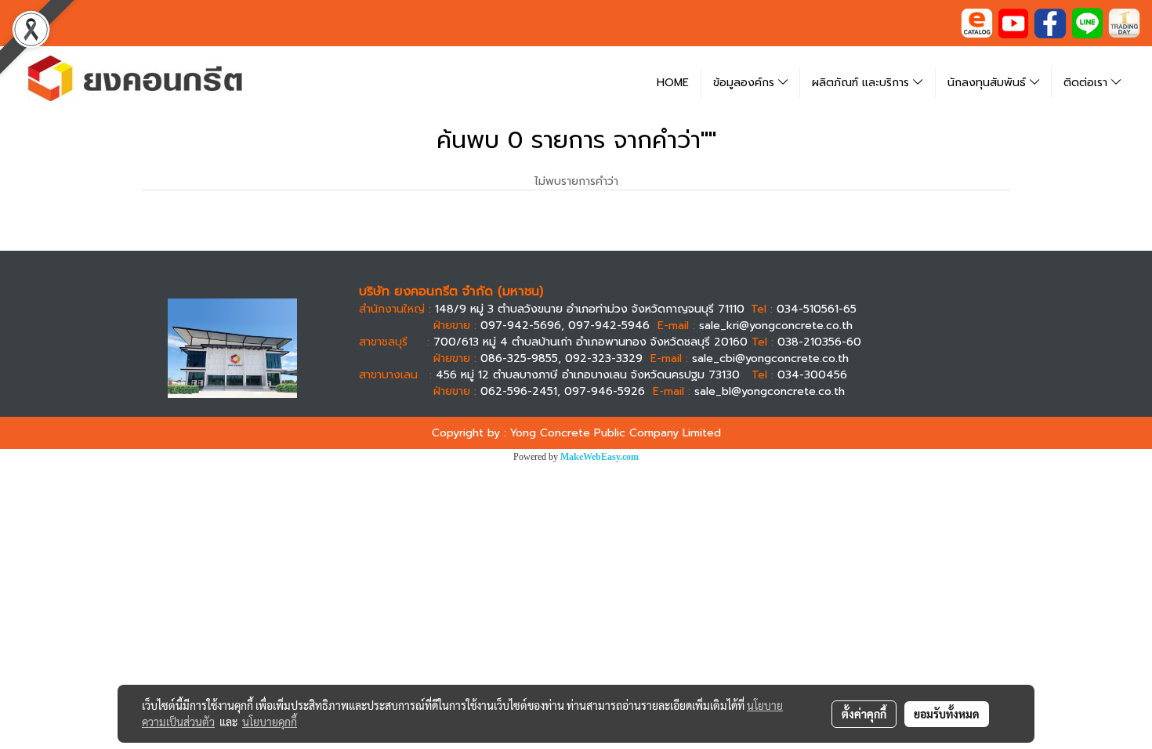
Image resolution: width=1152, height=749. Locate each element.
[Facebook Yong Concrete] (1050, 22)
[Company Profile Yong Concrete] (977, 22)
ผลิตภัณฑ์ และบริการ (862, 82)
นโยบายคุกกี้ (269, 722)
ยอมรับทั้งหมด (947, 714)
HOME (673, 82)
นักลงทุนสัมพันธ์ (988, 82)
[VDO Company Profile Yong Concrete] (1013, 22)
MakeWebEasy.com (599, 456)
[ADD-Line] (1087, 22)
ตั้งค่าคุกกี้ (864, 714)
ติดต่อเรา (1087, 82)
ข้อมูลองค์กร (745, 82)
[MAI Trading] (1124, 22)
